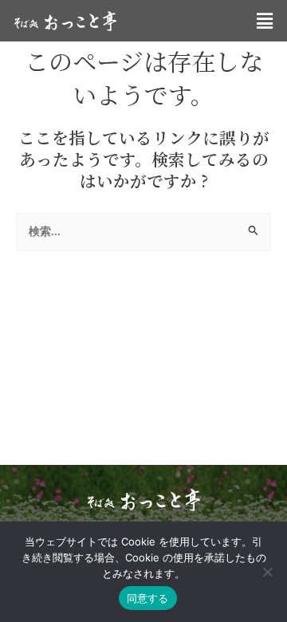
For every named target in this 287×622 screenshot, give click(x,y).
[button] (264, 21)
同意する (148, 598)
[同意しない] (267, 572)
